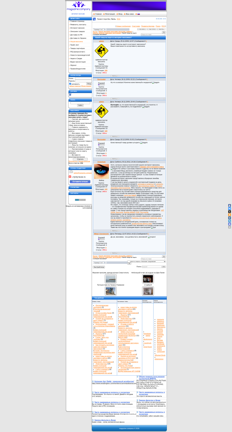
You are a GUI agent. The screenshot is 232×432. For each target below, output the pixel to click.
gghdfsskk (160, 344)
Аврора (160, 329)
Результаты (73, 161)
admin (101, 41)
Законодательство (126, 360)
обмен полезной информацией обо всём (102, 316)
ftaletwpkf (160, 323)
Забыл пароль (74, 86)
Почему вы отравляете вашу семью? (103, 319)
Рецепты (99, 334)
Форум (95, 31)
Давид (159, 348)
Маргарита (161, 327)
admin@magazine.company (83, 173)
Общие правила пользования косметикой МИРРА (152, 378)
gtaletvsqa (160, 325)
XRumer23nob (160, 355)
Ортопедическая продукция (100, 306)
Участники (136, 26)
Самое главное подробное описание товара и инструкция (80, 141)
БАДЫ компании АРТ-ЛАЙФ (129, 371)
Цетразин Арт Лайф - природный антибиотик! (114, 381)
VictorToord (147, 347)
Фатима (160, 340)
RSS (118, 19)
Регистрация (110, 14)
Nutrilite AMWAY (129, 212)
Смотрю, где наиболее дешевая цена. (79, 120)
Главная (98, 14)
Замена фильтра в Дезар (149, 400)
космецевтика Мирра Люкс (142, 224)
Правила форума (147, 26)
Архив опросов (84, 161)
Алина (159, 350)
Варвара (160, 342)
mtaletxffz (160, 335)
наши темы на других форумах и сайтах (102, 357)
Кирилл (160, 333)
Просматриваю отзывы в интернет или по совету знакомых (80, 151)
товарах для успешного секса (152, 167)
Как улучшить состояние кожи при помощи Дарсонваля (103, 347)
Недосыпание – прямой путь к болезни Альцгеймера (104, 325)
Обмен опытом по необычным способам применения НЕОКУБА (127, 333)
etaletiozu (160, 321)
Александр (161, 346)
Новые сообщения (123, 26)
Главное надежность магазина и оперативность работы (79, 129)
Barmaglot (101, 79)
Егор (158, 338)
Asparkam (101, 162)
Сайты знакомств (102, 369)
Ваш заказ (130, 14)
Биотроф (119, 212)
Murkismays (147, 339)
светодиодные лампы (146, 186)
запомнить (75, 84)
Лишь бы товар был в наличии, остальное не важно (80, 146)
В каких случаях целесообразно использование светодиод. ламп (128, 342)
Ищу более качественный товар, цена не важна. (80, 124)
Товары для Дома (100, 322)
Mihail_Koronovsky (101, 234)
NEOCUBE (123, 337)
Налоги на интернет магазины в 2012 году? (127, 357)
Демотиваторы (101, 364)
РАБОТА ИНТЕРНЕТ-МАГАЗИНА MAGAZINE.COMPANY (115, 31)
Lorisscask (161, 351)
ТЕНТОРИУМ (99, 335)
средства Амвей (130, 195)
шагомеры (126, 220)
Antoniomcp (159, 359)
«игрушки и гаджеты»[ (145, 184)
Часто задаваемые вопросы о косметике (112, 392)
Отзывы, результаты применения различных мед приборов (104, 352)
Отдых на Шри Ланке (104, 313)
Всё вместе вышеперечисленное (77, 156)
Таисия (159, 336)
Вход (120, 14)
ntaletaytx (160, 319)
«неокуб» (159, 184)
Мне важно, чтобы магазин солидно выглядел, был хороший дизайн (79, 135)
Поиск (158, 26)
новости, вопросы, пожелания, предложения (107, 33)
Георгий (160, 331)
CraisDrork (147, 343)
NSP (137, 212)
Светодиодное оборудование (124, 348)
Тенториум (144, 212)
